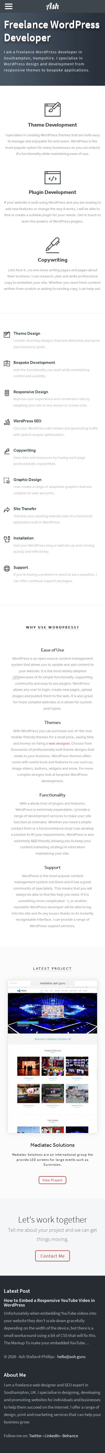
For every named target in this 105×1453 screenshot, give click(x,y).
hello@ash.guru (71, 1356)
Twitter (35, 1435)
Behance (70, 1435)
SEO (34, 841)
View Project (52, 1180)
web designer (59, 743)
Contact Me (53, 1256)
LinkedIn (52, 1435)
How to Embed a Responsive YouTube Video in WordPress (49, 1303)
